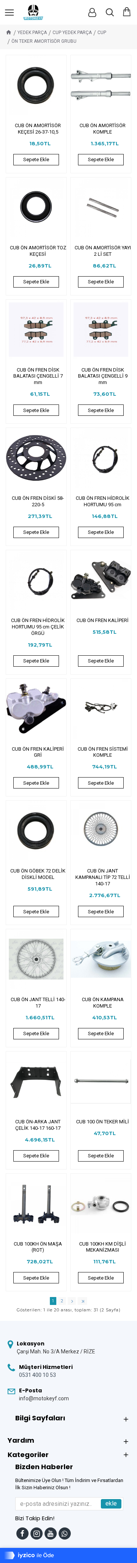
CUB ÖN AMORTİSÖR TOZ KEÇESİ (38, 251)
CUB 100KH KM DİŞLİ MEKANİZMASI (102, 1247)
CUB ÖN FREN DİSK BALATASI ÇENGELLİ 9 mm (102, 376)
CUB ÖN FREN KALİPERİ (102, 620)
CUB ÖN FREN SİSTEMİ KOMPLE (103, 752)
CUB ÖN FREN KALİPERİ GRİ (38, 752)
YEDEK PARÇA (32, 32)
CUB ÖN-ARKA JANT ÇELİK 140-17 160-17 (38, 1125)
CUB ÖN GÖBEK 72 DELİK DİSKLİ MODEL (37, 874)
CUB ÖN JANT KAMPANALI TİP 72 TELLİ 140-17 (102, 877)
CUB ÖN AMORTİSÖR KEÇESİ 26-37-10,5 (38, 129)
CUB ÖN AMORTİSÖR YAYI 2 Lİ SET (103, 251)
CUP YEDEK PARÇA (72, 32)
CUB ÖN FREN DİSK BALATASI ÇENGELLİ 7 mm (38, 376)
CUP (101, 32)
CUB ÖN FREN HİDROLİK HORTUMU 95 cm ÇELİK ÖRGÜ (38, 626)
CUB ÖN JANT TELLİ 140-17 (38, 1003)
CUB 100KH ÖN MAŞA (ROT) (38, 1247)
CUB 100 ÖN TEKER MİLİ (102, 1121)
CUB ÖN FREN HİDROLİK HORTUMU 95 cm (102, 501)
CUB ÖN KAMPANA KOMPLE (103, 1003)
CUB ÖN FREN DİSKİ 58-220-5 (38, 501)
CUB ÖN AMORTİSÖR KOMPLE (103, 129)
